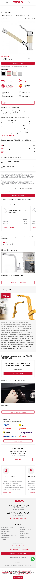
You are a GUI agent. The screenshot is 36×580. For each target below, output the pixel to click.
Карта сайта (18, 562)
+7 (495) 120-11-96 (18, 453)
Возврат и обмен (25, 533)
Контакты (23, 535)
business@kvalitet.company (18, 550)
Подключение (5, 529)
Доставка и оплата (7, 527)
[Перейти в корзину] (34, 2)
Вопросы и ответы (25, 529)
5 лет (25, 81)
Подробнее (18, 441)
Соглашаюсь (18, 577)
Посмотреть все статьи (18, 282)
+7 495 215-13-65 (18, 505)
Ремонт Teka (5, 537)
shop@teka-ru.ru (18, 546)
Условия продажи (6, 531)
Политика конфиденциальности (18, 557)
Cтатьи (3, 539)
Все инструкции (10, 102)
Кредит (3, 533)
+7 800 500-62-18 (18, 513)
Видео (22, 531)
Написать (18, 459)
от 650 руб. (9, 81)
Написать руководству (18, 553)
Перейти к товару (8, 227)
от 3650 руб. (9, 86)
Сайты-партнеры (25, 537)
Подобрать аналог (18, 63)
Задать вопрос (18, 373)
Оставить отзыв (18, 195)
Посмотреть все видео (18, 412)
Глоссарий (23, 527)
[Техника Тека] (18, 2)
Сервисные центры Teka (8, 535)
